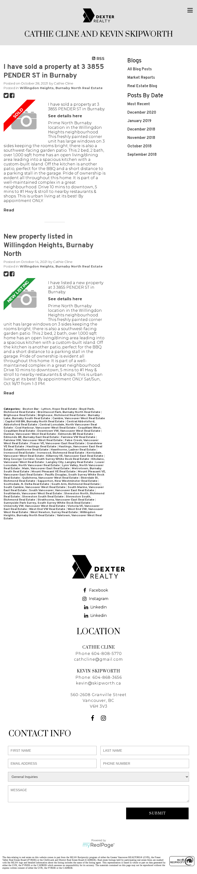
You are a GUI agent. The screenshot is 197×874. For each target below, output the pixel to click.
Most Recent (138, 104)
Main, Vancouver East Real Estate (46, 468)
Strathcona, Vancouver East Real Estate (66, 499)
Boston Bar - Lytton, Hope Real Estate (50, 409)
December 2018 (141, 129)
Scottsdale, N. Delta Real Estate (27, 484)
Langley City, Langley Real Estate (70, 462)
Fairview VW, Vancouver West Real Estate (33, 440)
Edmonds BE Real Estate (76, 434)
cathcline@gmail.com (98, 659)
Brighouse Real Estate (20, 415)
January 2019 (139, 121)
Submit (157, 813)
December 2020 (141, 112)
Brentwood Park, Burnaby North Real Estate (69, 412)
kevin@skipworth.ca (98, 683)
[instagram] (103, 719)
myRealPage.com (98, 845)
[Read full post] (24, 121)
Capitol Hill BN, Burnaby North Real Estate (35, 421)
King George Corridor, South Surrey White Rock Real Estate (47, 459)
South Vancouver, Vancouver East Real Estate (62, 490)
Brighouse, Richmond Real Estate (62, 415)
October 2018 (139, 146)
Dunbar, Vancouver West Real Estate (30, 434)
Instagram (98, 598)
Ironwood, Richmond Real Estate (61, 452)
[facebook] (93, 719)
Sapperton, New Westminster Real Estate (67, 481)
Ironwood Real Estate (20, 452)
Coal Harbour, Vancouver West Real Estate (45, 427)
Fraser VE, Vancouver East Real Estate (57, 443)
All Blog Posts (139, 69)
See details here (65, 116)
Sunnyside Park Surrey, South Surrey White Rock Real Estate (47, 502)
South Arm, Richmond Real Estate (75, 484)
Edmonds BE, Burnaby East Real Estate (32, 437)
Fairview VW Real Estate (78, 437)
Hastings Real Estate (41, 446)
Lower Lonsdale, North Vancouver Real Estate (54, 464)
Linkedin (98, 607)
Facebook (98, 590)
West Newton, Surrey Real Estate (54, 512)
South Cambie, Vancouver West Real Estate (35, 487)
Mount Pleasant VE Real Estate (53, 471)
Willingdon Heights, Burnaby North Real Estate (61, 88)
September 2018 (142, 154)
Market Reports (141, 77)
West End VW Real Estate (47, 509)
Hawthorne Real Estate (32, 449)
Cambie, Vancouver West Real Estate (78, 418)
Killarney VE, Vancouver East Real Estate (75, 455)
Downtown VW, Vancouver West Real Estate (69, 430)
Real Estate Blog (142, 86)
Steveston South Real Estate (43, 496)
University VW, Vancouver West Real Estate (35, 506)
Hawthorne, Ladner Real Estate (74, 449)
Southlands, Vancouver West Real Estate (33, 493)
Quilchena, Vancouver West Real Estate (50, 477)
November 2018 (141, 138)
